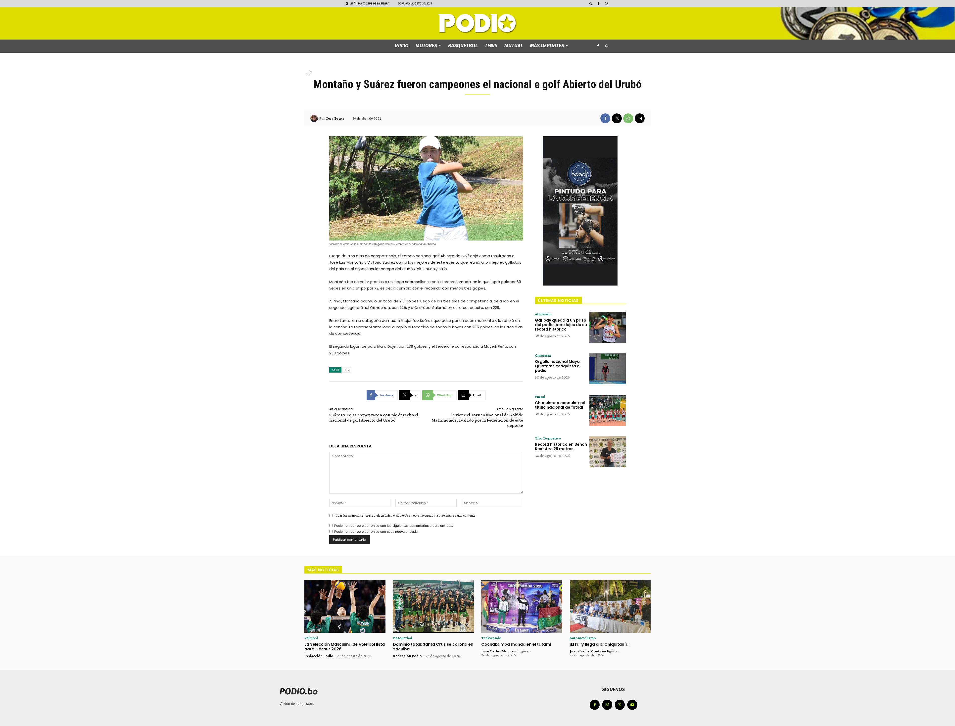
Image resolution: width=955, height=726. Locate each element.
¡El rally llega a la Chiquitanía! (600, 644)
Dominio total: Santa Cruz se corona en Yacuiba (433, 646)
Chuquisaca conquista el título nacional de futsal (560, 405)
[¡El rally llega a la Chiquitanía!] (610, 606)
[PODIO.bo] (477, 24)
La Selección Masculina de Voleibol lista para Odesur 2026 (344, 646)
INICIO (402, 45)
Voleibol (311, 638)
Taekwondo (491, 638)
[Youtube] (632, 705)
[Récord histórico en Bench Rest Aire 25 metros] (607, 451)
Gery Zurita (335, 118)
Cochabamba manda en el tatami (516, 644)
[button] (591, 3)
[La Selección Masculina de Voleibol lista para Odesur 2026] (344, 606)
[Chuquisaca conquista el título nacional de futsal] (607, 410)
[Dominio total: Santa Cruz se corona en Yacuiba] (433, 606)
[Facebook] (598, 3)
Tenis (491, 45)
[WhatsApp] (628, 118)
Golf (307, 73)
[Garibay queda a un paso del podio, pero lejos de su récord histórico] (607, 327)
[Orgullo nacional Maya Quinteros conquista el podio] (607, 368)
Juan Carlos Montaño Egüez (504, 651)
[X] (617, 118)
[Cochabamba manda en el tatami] (521, 606)
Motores (426, 45)
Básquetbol (402, 638)
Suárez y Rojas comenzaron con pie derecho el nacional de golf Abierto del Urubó (373, 417)
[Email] (640, 118)
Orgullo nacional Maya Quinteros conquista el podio (557, 366)
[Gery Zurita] (314, 118)
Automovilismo (583, 638)
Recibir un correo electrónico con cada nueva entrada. (376, 531)
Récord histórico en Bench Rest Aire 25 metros (561, 446)
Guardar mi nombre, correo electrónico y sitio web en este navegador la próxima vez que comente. (405, 515)
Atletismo (543, 314)
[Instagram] (606, 3)
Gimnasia (543, 355)
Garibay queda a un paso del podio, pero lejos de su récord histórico (561, 325)
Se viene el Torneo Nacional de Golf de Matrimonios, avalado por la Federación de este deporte (477, 420)
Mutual (513, 45)
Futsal (540, 397)
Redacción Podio (318, 656)
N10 (346, 370)
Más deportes (547, 45)
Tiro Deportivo (548, 438)
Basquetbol (463, 45)
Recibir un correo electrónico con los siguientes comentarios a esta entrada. (393, 526)
